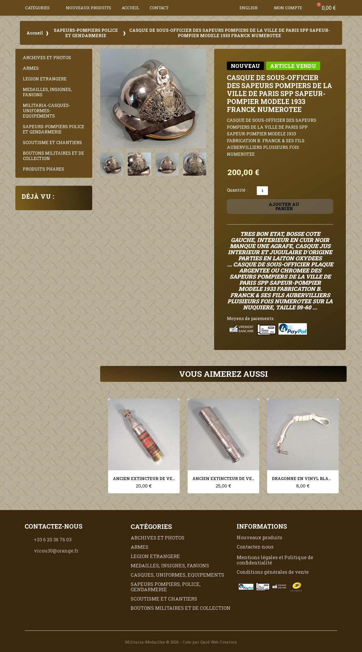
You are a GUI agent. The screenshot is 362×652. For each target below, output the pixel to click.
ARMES (31, 68)
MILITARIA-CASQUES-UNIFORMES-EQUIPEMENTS (46, 110)
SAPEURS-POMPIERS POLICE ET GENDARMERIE (86, 33)
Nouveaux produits (88, 7)
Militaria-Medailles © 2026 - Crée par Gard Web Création (181, 642)
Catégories (37, 7)
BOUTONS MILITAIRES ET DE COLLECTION (53, 155)
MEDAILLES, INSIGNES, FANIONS (47, 92)
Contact (159, 7)
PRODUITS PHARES (43, 169)
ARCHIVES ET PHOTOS (47, 57)
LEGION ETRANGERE (45, 78)
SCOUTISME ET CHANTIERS (52, 142)
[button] (229, 7)
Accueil (130, 7)
